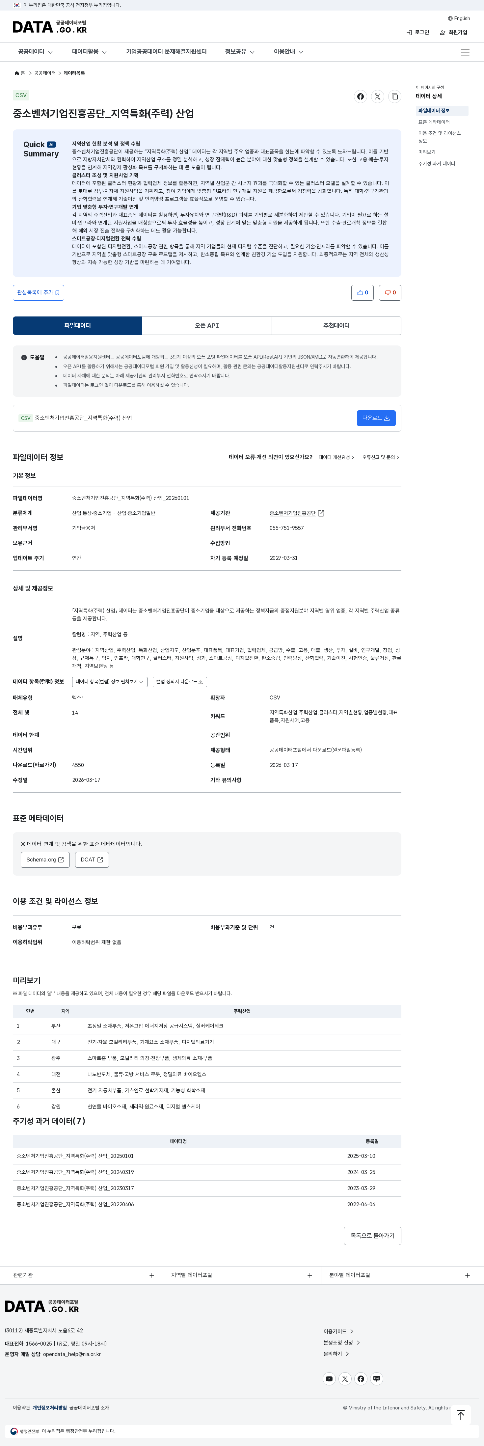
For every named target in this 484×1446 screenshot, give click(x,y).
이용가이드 (336, 1331)
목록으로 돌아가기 (372, 1236)
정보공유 (235, 51)
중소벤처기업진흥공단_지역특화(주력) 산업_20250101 (75, 1156)
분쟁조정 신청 (339, 1343)
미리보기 (427, 152)
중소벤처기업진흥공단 (293, 513)
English (461, 18)
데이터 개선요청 (334, 457)
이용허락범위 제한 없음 (96, 942)
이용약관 (21, 1408)
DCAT (88, 859)
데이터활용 (85, 51)
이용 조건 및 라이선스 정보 (439, 137)
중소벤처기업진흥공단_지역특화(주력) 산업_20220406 (75, 1204)
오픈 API (207, 325)
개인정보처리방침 (50, 1408)
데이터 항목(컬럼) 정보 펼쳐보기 (107, 682)
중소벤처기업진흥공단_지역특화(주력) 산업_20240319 (75, 1172)
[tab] (77, 325)
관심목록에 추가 (35, 292)
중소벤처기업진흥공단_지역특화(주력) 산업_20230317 (75, 1188)
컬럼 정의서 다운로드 (177, 682)
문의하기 (334, 1354)
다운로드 (372, 418)
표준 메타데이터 (434, 122)
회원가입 (458, 32)
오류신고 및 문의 (379, 457)
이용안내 (284, 51)
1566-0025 (39, 1344)
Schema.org (41, 859)
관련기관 (23, 1275)
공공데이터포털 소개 (89, 1408)
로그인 (422, 32)
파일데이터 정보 (434, 111)
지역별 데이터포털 (191, 1275)
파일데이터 (79, 328)
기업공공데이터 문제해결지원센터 (166, 51)
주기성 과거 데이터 (436, 164)
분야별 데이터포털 (349, 1275)
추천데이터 (336, 325)
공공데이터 (31, 51)
